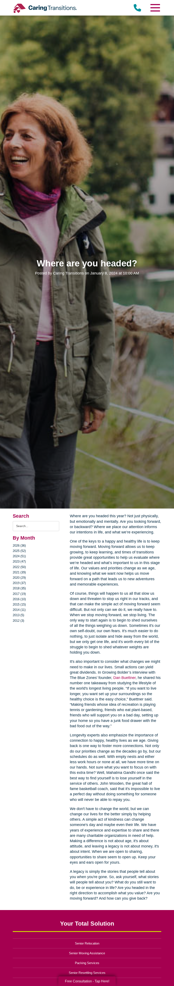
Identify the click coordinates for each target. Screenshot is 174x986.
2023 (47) (19, 561)
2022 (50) (19, 567)
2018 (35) (19, 588)
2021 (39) (19, 572)
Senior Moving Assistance (87, 953)
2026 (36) (19, 545)
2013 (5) (18, 615)
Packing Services (87, 963)
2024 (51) (19, 556)
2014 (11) (19, 610)
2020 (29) (19, 577)
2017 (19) (19, 594)
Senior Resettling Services (87, 973)
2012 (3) (18, 620)
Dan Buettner (124, 678)
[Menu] (155, 8)
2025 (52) (19, 551)
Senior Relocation (87, 943)
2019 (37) (19, 583)
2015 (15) (19, 604)
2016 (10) (19, 599)
